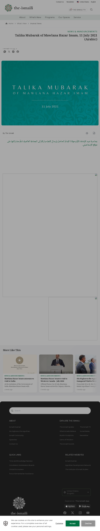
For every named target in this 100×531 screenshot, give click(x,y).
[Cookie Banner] (50, 523)
